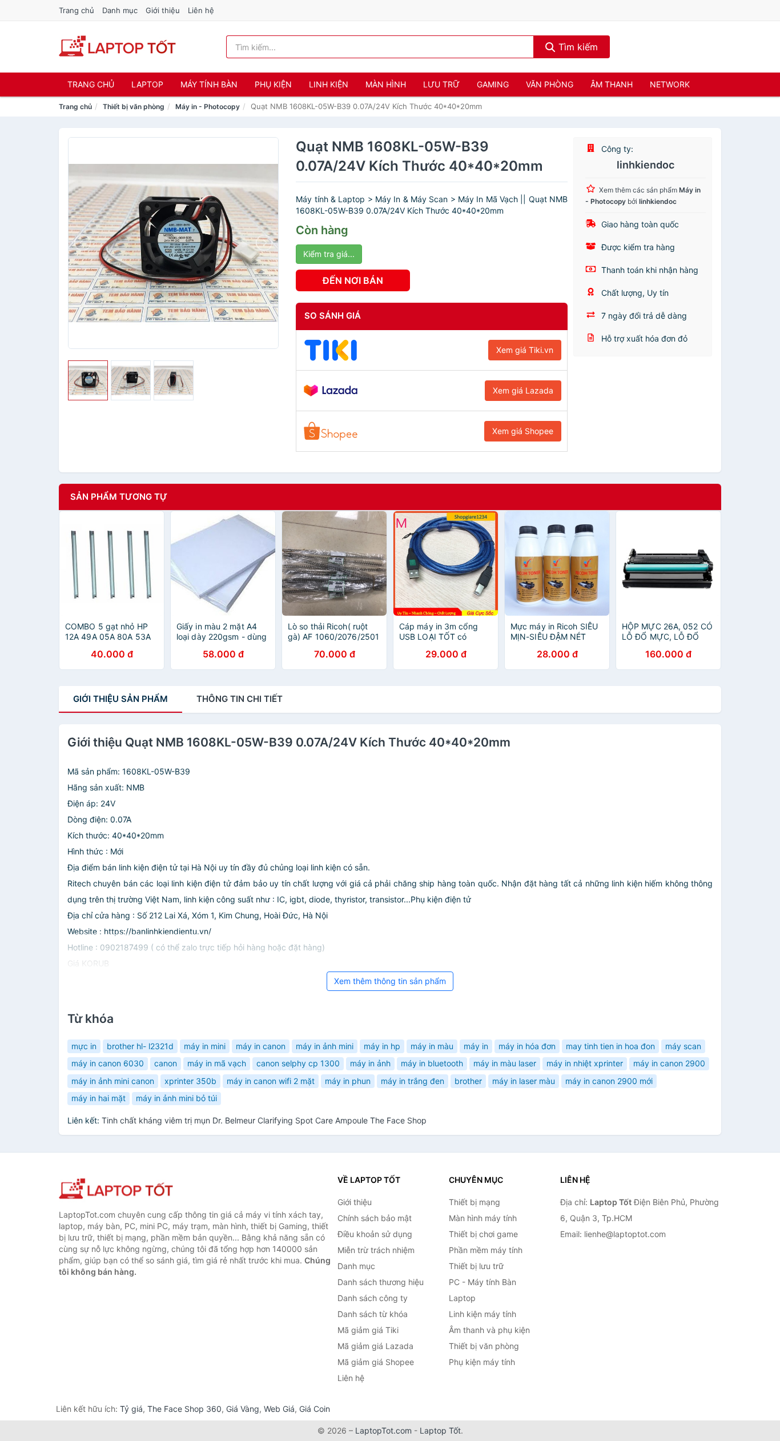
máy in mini (205, 1046)
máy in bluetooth (432, 1063)
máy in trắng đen (412, 1081)
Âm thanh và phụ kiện (489, 1330)
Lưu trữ (441, 84)
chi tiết (239, 698)
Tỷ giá (131, 1409)
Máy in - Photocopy (207, 106)
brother (468, 1081)
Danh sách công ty (372, 1298)
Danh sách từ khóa (372, 1314)
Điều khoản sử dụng (374, 1234)
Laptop (147, 84)
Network (670, 84)
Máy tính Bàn (209, 84)
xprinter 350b (190, 1081)
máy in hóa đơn (527, 1046)
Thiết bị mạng (474, 1202)
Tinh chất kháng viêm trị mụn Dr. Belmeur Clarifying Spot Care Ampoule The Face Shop (264, 1120)
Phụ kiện (273, 84)
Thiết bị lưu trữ (476, 1266)
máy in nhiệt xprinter (584, 1063)
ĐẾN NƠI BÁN (353, 280)
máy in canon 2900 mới (609, 1081)
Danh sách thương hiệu (380, 1282)
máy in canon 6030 (107, 1063)
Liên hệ (201, 10)
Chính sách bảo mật (374, 1218)
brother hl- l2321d (140, 1046)
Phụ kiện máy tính (482, 1362)
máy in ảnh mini (324, 1046)
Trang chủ (76, 10)
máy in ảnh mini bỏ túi (176, 1098)
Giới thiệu (163, 10)
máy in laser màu (523, 1081)
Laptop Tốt (440, 1430)
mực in (84, 1046)
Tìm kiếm (577, 47)
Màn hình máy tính (483, 1218)
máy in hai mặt (98, 1098)
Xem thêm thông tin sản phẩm (390, 981)
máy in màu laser (504, 1063)
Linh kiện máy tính (482, 1314)
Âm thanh (611, 84)
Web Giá (279, 1409)
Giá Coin (314, 1409)
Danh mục (120, 10)
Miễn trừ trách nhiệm (376, 1250)
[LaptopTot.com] (117, 47)
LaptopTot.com (383, 1430)
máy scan (683, 1046)
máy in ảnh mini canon (112, 1081)
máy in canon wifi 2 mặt (271, 1081)
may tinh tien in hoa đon (610, 1046)
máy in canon (261, 1046)
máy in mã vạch (216, 1063)
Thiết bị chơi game (483, 1234)
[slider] (88, 380)
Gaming (493, 84)
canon (165, 1063)
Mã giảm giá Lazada (375, 1346)
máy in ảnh (370, 1063)
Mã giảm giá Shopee (375, 1362)
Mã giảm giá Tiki (368, 1330)
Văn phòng (549, 84)
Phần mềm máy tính (485, 1250)
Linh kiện (328, 84)
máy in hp (382, 1046)
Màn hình (385, 84)
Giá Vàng (242, 1409)
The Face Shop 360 (184, 1409)
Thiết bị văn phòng (133, 106)
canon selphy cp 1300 (298, 1063)
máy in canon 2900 (669, 1063)
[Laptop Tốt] (116, 1189)
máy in (476, 1046)
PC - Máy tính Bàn (482, 1282)
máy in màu (432, 1046)
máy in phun (348, 1081)
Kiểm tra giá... (329, 254)
